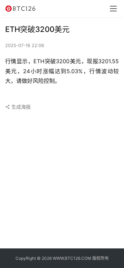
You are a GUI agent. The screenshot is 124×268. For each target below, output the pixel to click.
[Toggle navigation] (113, 8)
